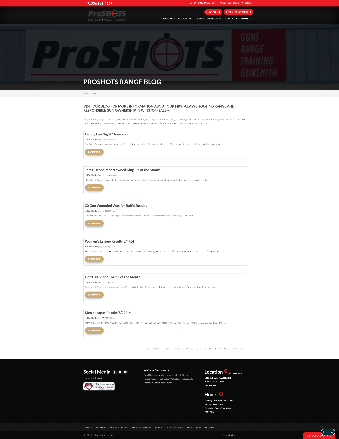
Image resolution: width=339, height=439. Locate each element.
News (113, 139)
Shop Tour (87, 427)
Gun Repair (158, 427)
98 (225, 349)
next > (234, 349)
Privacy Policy (228, 435)
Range (198, 427)
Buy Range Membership (238, 12)
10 (187, 349)
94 (205, 349)
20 (192, 349)
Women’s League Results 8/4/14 (109, 241)
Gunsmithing (244, 19)
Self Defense (209, 427)
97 (220, 349)
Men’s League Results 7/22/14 (108, 313)
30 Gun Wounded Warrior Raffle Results (116, 205)
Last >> (243, 349)
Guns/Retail (185, 19)
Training (229, 19)
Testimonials (100, 427)
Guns (169, 427)
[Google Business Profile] (125, 372)
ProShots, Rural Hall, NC (102, 435)
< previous (175, 349)
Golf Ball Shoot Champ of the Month (112, 277)
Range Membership (207, 19)
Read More (94, 152)
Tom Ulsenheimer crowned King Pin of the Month (122, 170)
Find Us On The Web (92, 378)
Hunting (189, 427)
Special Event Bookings (141, 427)
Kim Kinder (92, 139)
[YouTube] (120, 372)
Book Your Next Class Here (202, 3)
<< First (165, 349)
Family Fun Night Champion (106, 134)
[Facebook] (114, 372)
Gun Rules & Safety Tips (118, 427)
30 (197, 349)
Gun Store (178, 427)
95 (210, 349)
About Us (167, 19)
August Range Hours (229, 3)
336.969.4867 (210, 385)
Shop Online (213, 12)
